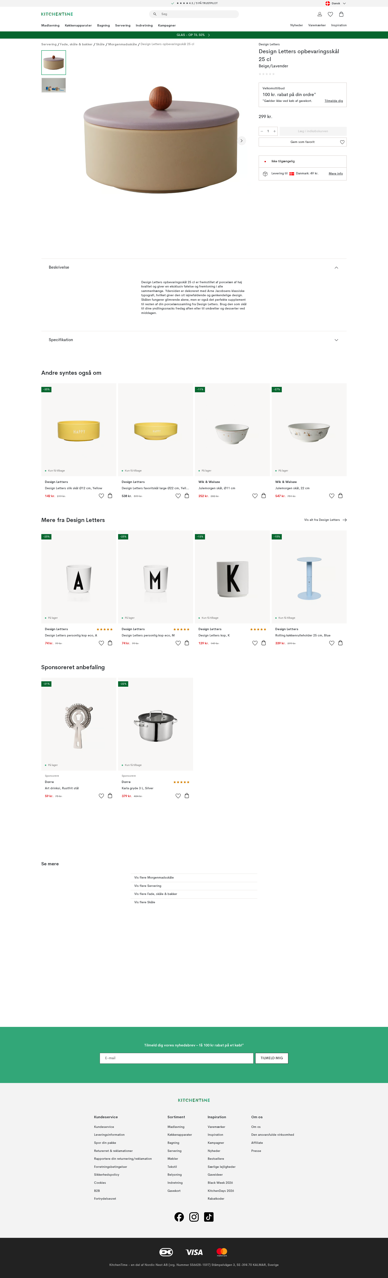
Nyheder (296, 25)
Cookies (100, 1182)
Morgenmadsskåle (122, 44)
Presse (256, 1150)
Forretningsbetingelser (110, 1166)
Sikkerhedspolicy (106, 1174)
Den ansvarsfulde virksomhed (272, 1134)
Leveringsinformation (109, 1134)
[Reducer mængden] (262, 131)
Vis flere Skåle (144, 902)
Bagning (103, 25)
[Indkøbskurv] (341, 14)
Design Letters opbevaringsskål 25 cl (167, 44)
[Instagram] (194, 1217)
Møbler (173, 1158)
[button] (267, 74)
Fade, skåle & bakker (76, 44)
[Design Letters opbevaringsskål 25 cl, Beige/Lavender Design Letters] (161, 140)
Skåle (100, 44)
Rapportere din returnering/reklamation (123, 1158)
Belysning (175, 1174)
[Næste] (241, 140)
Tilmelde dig (334, 101)
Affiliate (257, 1142)
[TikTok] (208, 1217)
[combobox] (336, 3)
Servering (122, 25)
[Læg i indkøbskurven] (110, 495)
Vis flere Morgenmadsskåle (154, 877)
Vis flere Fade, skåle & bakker (155, 894)
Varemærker (317, 25)
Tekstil (172, 1166)
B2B (97, 1190)
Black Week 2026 (220, 1182)
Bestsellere (216, 1158)
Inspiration (339, 25)
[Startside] (57, 14)
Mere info (336, 173)
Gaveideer (215, 1174)
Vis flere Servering (147, 886)
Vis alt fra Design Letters (322, 520)
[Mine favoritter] (330, 14)
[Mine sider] (319, 14)
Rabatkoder (216, 1198)
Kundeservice (104, 1126)
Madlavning (50, 25)
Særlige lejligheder (222, 1166)
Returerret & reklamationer (113, 1150)
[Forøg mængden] (274, 131)
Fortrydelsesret (105, 1198)
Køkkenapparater (78, 25)
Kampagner (167, 25)
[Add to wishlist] (101, 496)
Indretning (144, 25)
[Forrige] (81, 140)
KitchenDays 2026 (221, 1190)
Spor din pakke (105, 1142)
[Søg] (155, 14)
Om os (256, 1126)
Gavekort (174, 1190)
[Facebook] (179, 1217)
